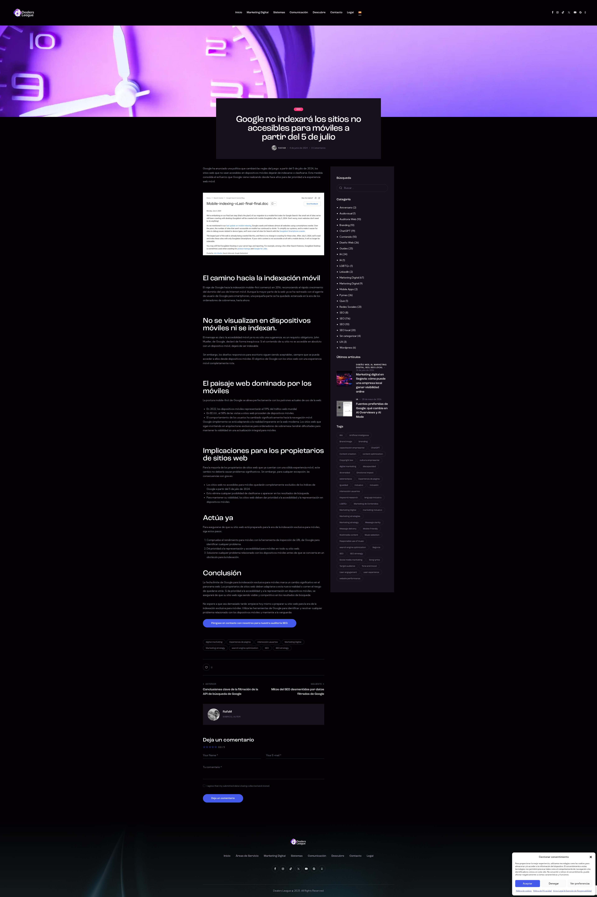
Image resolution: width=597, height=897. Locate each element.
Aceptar (527, 883)
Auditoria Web (348, 219)
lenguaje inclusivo (373, 498)
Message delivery (348, 529)
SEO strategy (282, 648)
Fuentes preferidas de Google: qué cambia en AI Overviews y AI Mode (372, 411)
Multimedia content (349, 535)
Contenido (346, 236)
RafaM (227, 711)
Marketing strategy (215, 648)
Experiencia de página (240, 642)
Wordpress (346, 347)
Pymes (343, 295)
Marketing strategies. (350, 516)
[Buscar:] (362, 187)
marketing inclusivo (372, 510)
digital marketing (214, 642)
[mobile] (585, 12)
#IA (341, 435)
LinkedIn (344, 271)
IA (341, 254)
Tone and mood (369, 566)
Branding (345, 225)
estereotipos (346, 479)
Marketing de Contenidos (366, 504)
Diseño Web (347, 242)
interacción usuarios (267, 642)
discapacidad (369, 467)
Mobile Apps (347, 289)
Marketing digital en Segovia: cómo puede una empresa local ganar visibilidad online (371, 383)
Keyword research (349, 498)
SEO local (345, 330)
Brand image (346, 442)
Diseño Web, (363, 365)
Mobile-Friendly (370, 529)
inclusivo (359, 485)
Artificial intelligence (359, 435)
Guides (344, 248)
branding (363, 442)
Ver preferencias (580, 883)
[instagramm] (557, 12)
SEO (298, 109)
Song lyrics (374, 560)
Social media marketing (351, 560)
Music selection (372, 535)
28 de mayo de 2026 (371, 399)
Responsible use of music (352, 541)
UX (341, 341)
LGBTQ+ (345, 265)
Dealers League (282, 890)
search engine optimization (245, 648)
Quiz (342, 300)
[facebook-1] (552, 12)
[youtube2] (575, 12)
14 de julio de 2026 (365, 370)
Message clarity (372, 523)
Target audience (347, 566)
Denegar (554, 883)
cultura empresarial (369, 460)
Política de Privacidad (542, 891)
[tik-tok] (563, 12)
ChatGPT (345, 230)
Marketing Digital (293, 642)
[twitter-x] (569, 12)
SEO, (368, 368)
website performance (350, 579)
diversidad (345, 473)
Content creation (348, 454)
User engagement (348, 572)
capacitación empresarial (352, 448)
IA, (372, 365)
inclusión (374, 485)
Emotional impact (365, 473)
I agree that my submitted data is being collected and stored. (238, 785)
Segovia (376, 547)
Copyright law (346, 460)
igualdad (344, 485)
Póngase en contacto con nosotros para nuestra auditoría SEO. (249, 623)
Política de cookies (524, 891)
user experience (371, 572)
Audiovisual (346, 213)
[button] (590, 857)
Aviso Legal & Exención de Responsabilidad (572, 891)
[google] (580, 12)
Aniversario (346, 207)
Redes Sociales (348, 306)
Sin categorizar (348, 335)
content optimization (373, 454)
